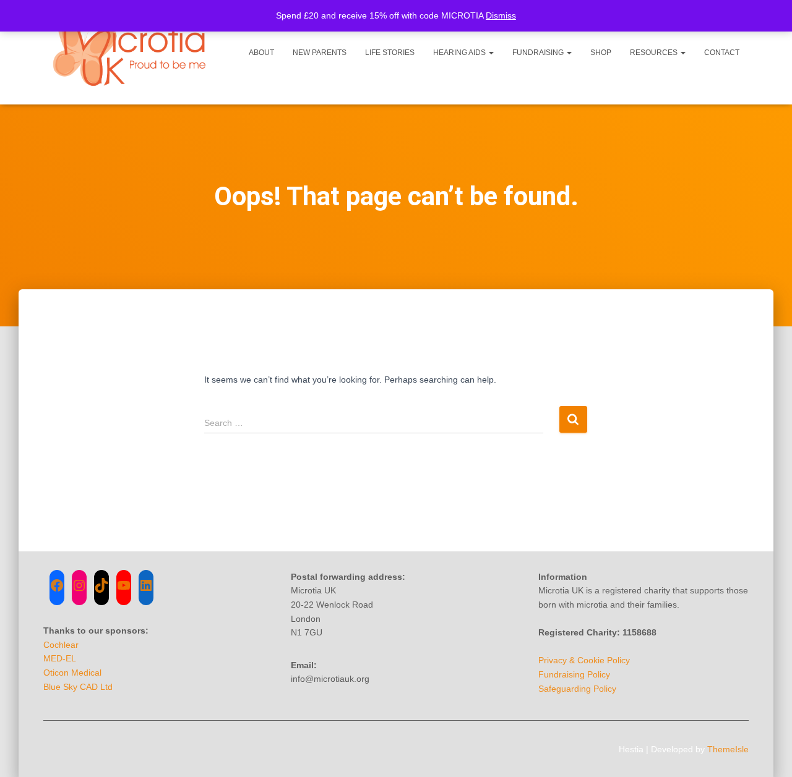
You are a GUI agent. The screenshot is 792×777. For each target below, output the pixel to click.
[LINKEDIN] (146, 585)
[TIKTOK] (101, 585)
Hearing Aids (460, 52)
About (261, 52)
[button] (491, 52)
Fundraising (539, 52)
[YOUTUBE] (123, 585)
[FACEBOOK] (57, 585)
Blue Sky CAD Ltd (78, 687)
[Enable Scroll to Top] (767, 752)
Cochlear (61, 645)
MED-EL (59, 658)
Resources (654, 52)
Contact (721, 52)
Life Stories (390, 52)
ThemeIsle (728, 749)
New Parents (319, 52)
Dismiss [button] (501, 15)
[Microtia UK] (131, 52)
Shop (600, 52)
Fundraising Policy (574, 674)
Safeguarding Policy (577, 689)
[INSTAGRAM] (79, 585)
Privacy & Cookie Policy (584, 660)
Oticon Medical (72, 672)
